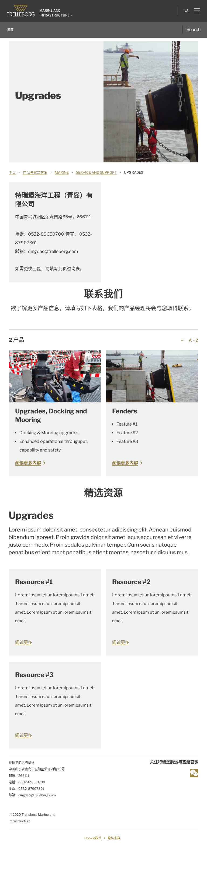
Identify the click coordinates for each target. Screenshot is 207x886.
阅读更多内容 (28, 463)
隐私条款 (114, 838)
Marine (62, 172)
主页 (12, 172)
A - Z (193, 340)
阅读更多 (23, 642)
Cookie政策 (93, 838)
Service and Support (96, 172)
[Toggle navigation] (195, 11)
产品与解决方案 (35, 172)
